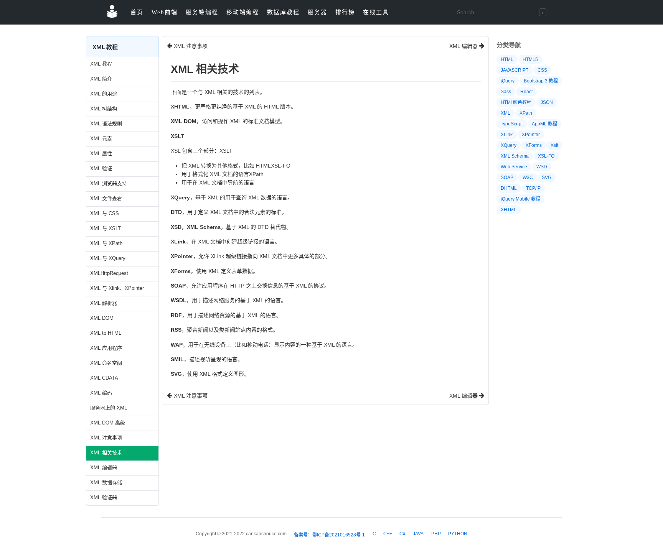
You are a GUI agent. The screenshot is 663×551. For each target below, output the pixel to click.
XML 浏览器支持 (108, 183)
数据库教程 (283, 12)
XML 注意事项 (106, 438)
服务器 (317, 12)
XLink (507, 134)
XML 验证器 (103, 497)
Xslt (554, 145)
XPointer (531, 134)
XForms (534, 145)
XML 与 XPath (106, 243)
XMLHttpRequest (109, 273)
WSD (541, 166)
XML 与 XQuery (107, 258)
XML (505, 113)
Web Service (514, 166)
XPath (526, 113)
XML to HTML (105, 333)
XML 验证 (101, 168)
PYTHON (457, 533)
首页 (136, 12)
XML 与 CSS (104, 213)
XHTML (508, 209)
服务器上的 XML (108, 408)
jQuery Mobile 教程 (520, 199)
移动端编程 (242, 12)
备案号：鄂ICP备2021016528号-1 (329, 535)
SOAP (507, 177)
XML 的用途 (103, 94)
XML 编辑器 (103, 467)
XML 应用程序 (106, 348)
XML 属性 (101, 153)
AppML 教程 (544, 124)
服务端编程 (202, 12)
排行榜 (345, 12)
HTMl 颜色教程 (516, 102)
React (526, 91)
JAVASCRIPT (514, 70)
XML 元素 (101, 138)
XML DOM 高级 (107, 423)
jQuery (508, 81)
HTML (507, 59)
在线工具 (376, 12)
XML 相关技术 (106, 453)
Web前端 (165, 12)
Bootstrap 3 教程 (541, 81)
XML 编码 (101, 393)
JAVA (418, 533)
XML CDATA (104, 378)
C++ (387, 533)
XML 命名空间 (106, 363)
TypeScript (512, 124)
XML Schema (515, 156)
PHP (436, 533)
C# (402, 533)
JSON (547, 102)
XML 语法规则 (106, 124)
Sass (506, 91)
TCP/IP (533, 188)
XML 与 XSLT (105, 228)
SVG (546, 177)
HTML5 (530, 59)
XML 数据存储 (106, 482)
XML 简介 (101, 79)
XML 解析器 (103, 303)
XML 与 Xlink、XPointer (117, 288)
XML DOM (102, 318)
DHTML (509, 188)
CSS (542, 70)
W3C (528, 177)
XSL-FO (546, 156)
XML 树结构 (103, 109)
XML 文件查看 (106, 198)
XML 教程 (101, 64)
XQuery (508, 145)
